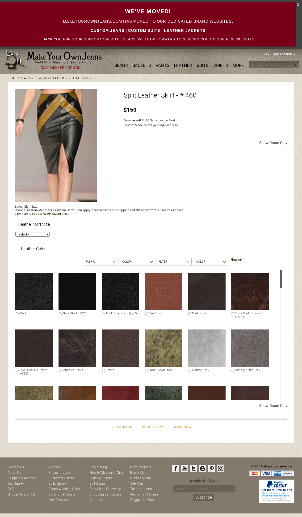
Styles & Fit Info (100, 478)
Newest (237, 260)
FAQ (11, 489)
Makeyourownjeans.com (277, 466)
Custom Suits (144, 31)
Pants (162, 65)
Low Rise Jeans (59, 500)
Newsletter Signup (204, 481)
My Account (283, 54)
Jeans (121, 65)
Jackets (142, 65)
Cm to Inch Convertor (105, 489)
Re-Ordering (98, 467)
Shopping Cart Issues (105, 494)
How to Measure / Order (107, 472)
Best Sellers (138, 472)
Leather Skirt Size (34, 224)
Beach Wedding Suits (64, 489)
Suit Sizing (97, 483)
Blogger (202, 468)
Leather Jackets (185, 31)
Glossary (96, 500)
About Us (14, 472)
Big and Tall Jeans (61, 494)
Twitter (193, 468)
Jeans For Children (144, 494)
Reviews (54, 467)
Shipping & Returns (22, 478)
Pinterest (211, 468)
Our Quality (16, 483)
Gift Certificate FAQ (21, 494)
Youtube (184, 468)
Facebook (175, 468)
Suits (203, 65)
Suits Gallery (57, 483)
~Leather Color (32, 248)
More (238, 65)
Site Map (136, 483)
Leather (183, 65)
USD (263, 54)
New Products (140, 467)
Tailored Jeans (141, 489)
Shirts (220, 65)
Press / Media (140, 478)
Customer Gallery (61, 478)
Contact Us (16, 467)
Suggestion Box (142, 500)
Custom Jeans (107, 31)
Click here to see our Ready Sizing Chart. (42, 213)
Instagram (220, 468)
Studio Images (59, 472)
